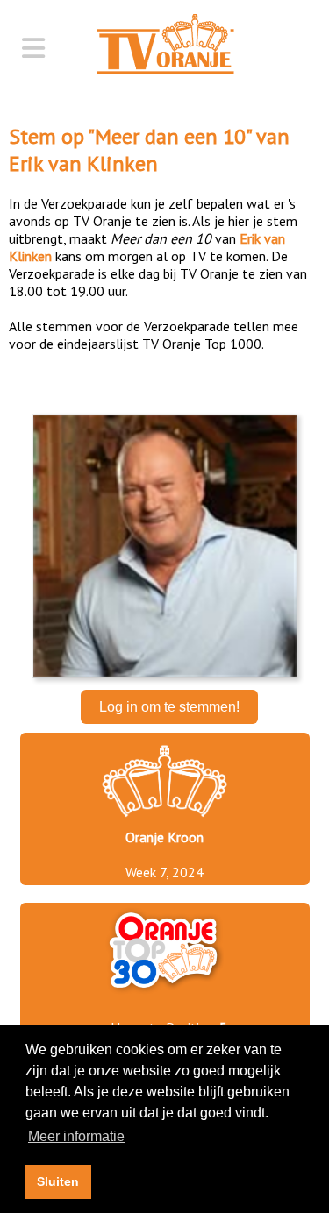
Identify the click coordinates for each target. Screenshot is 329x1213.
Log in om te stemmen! (169, 706)
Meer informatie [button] (76, 1136)
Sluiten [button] (58, 1181)
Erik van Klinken (83, 163)
